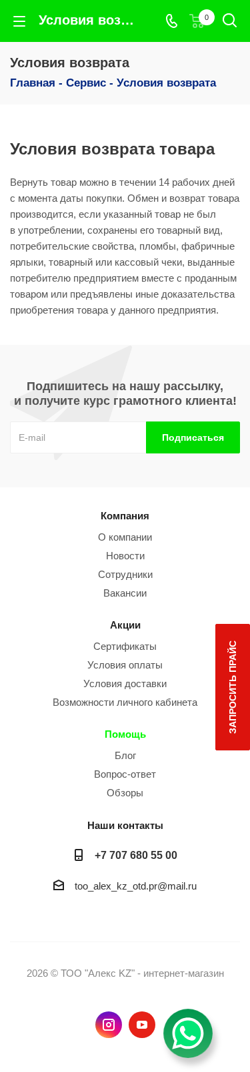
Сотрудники (125, 574)
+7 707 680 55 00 (136, 855)
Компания (125, 515)
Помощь (125, 734)
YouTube (142, 1024)
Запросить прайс (232, 687)
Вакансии (125, 593)
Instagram (108, 1024)
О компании (125, 537)
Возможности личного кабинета (125, 702)
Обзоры (125, 792)
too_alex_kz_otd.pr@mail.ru (136, 886)
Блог (125, 755)
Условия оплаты (125, 664)
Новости (125, 555)
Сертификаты (125, 646)
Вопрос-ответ (125, 774)
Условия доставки (125, 683)
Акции (125, 625)
